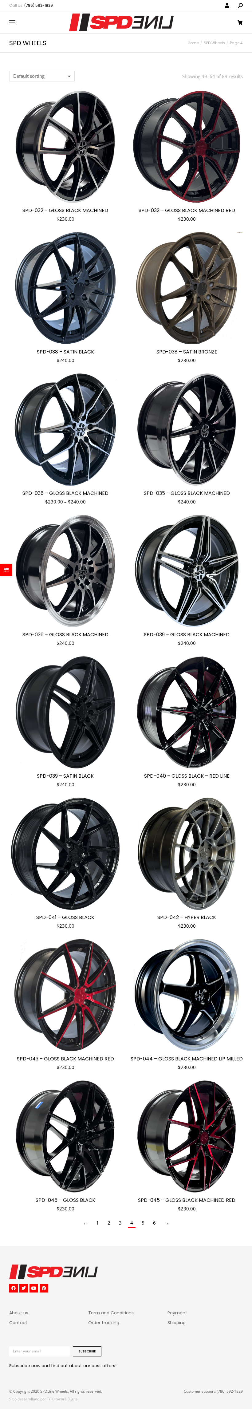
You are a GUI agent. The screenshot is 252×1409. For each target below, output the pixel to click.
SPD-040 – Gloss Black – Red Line (187, 775)
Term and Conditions (111, 1313)
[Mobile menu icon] (12, 22)
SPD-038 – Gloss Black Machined (65, 493)
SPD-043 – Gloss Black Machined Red (65, 1058)
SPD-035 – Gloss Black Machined (187, 493)
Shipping (176, 1323)
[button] (91, 5)
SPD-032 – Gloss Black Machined (65, 210)
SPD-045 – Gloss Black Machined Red (186, 1200)
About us (18, 1313)
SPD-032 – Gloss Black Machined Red (187, 210)
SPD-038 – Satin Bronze (186, 351)
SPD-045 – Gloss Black (65, 1200)
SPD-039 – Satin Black (65, 775)
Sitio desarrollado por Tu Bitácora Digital (44, 1399)
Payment (177, 1313)
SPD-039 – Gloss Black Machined (187, 634)
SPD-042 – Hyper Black (186, 917)
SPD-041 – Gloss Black (65, 917)
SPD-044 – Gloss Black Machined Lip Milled (187, 1058)
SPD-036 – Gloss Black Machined (65, 634)
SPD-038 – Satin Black (65, 351)
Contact (18, 1323)
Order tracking (103, 1323)
